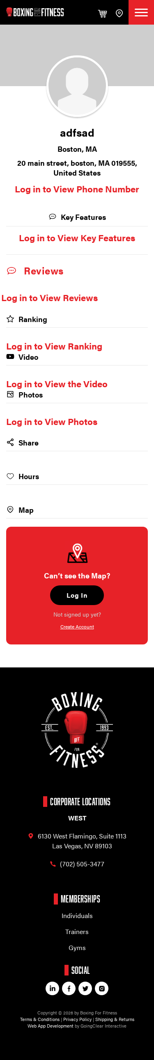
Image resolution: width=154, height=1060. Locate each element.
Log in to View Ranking (54, 345)
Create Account (77, 626)
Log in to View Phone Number (77, 188)
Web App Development (51, 1026)
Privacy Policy (77, 1019)
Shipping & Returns (114, 1019)
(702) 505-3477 (82, 863)
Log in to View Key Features (77, 237)
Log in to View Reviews (49, 297)
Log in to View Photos (51, 421)
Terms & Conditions (40, 1019)
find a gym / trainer (119, 12)
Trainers (77, 931)
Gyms (77, 947)
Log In (77, 595)
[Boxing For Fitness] (35, 11)
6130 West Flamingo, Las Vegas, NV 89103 (82, 840)
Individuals (77, 915)
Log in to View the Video (57, 383)
